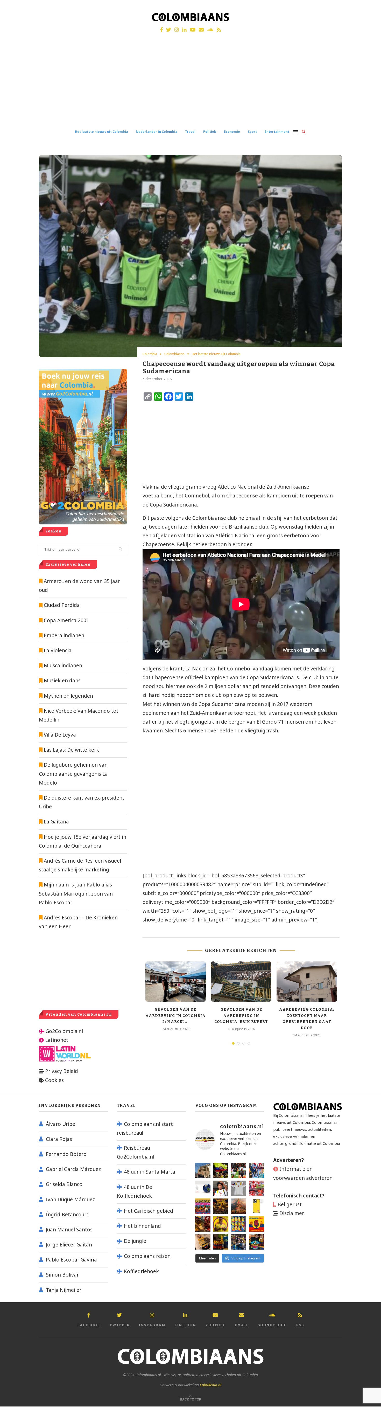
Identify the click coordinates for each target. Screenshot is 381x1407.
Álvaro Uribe (60, 1124)
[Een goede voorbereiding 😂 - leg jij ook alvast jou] (202, 1242)
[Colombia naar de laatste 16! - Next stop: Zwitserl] (220, 1224)
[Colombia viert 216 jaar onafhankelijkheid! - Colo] (202, 1206)
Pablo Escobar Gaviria (71, 1259)
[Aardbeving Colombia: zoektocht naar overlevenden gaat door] (307, 981)
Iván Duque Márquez (70, 1199)
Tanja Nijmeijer (63, 1290)
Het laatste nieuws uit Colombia (101, 131)
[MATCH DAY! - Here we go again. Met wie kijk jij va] (220, 1242)
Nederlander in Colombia (156, 131)
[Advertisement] (190, 85)
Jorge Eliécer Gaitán (69, 1244)
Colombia (150, 354)
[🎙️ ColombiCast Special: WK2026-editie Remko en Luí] (256, 1224)
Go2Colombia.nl (64, 1031)
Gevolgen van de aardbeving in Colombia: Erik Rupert (241, 1015)
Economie (232, 131)
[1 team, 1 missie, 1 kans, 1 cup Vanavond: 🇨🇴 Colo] (238, 1206)
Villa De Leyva (60, 734)
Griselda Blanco (64, 1184)
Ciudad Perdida (62, 605)
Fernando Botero (66, 1154)
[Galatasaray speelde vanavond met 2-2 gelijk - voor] (238, 1170)
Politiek (209, 131)
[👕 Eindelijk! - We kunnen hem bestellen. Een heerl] (238, 1188)
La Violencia (58, 650)
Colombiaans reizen (147, 1256)
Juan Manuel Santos (69, 1229)
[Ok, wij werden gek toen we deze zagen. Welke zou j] (256, 1206)
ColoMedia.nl (210, 1384)
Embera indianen (64, 635)
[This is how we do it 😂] (202, 1224)
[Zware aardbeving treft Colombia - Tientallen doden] (202, 1188)
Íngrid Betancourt (67, 1214)
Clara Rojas (59, 1139)
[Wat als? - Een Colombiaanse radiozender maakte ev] (238, 1242)
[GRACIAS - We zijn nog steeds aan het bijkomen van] (256, 1242)
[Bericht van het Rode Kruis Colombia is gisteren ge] (256, 1170)
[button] (369, 7)
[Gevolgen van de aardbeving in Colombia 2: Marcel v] (202, 1170)
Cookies (54, 1080)
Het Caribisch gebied (148, 1211)
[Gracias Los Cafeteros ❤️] (220, 1206)
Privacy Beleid (61, 1071)
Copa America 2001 (66, 620)
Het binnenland (142, 1226)
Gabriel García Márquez (73, 1169)
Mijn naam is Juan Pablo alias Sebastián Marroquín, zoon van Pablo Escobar (76, 893)
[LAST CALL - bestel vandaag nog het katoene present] (220, 1188)
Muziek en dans (62, 680)
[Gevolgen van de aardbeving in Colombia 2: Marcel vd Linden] (175, 981)
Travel (190, 131)
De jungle (135, 1241)
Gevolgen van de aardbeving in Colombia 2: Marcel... (175, 1015)
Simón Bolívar (62, 1274)
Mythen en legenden (68, 695)
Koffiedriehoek (141, 1271)
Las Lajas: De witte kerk (71, 749)
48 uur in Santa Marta (149, 1171)
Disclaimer (291, 1213)
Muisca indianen (63, 665)
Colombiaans (174, 354)
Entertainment (277, 131)
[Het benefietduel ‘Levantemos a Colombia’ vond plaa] (220, 1170)
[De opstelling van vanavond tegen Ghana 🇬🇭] (238, 1224)
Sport (252, 131)
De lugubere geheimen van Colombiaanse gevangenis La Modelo (73, 773)
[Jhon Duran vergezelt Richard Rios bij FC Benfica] (256, 1188)
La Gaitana (56, 821)
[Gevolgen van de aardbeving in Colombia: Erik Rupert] (241, 981)
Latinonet (56, 1040)
